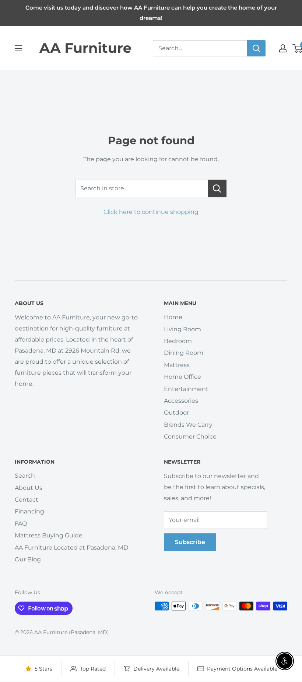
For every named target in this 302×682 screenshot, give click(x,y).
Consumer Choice (190, 436)
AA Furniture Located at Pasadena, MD (71, 547)
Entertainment (186, 388)
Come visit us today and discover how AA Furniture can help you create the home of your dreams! (151, 12)
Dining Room (183, 352)
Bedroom (178, 341)
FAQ (21, 523)
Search (25, 475)
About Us (28, 487)
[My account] (283, 48)
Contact (26, 499)
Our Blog (28, 559)
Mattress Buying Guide (48, 535)
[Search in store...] (217, 188)
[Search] (256, 48)
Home (173, 317)
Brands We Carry (188, 424)
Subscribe (190, 542)
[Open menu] (18, 48)
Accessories (181, 400)
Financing (29, 511)
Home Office (182, 376)
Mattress (177, 364)
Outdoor (176, 412)
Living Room (182, 329)
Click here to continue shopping (151, 211)
